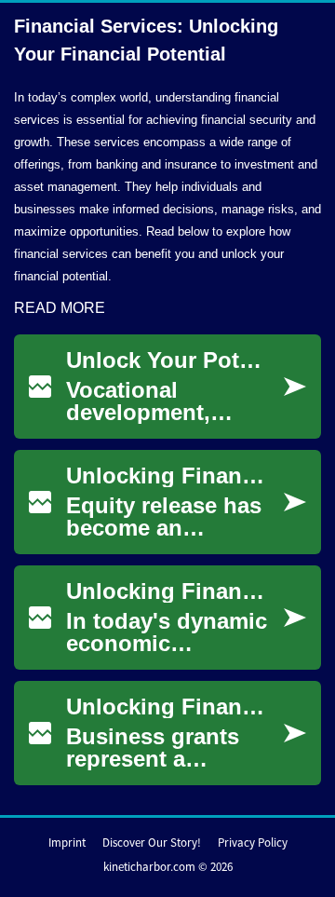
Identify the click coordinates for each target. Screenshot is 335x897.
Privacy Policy (253, 842)
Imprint (67, 842)
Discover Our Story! (151, 842)
